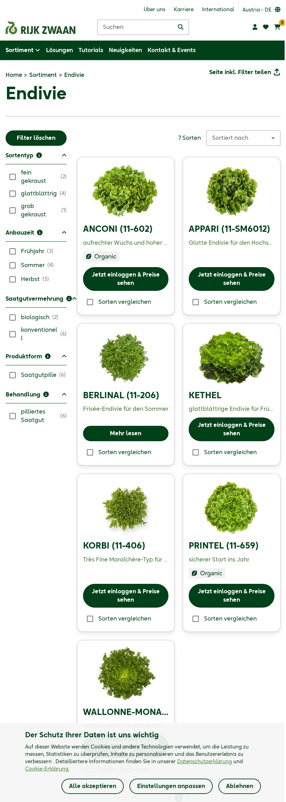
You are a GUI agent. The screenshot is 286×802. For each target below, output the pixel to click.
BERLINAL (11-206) (121, 396)
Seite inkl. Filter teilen (240, 72)
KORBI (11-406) (114, 546)
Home (14, 75)
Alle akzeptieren (92, 786)
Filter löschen (36, 138)
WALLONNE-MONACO (129, 712)
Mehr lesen (125, 433)
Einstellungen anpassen (171, 786)
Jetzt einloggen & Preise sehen (126, 279)
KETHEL (205, 396)
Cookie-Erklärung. (47, 769)
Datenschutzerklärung (204, 761)
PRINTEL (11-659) (223, 546)
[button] (36, 157)
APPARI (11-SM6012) (229, 229)
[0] (277, 27)
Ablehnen (239, 786)
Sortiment (43, 75)
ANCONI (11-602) (117, 229)
